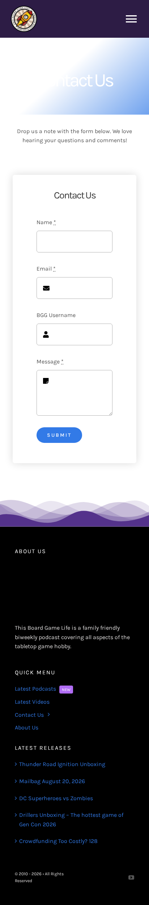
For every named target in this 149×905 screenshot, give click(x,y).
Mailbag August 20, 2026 (52, 781)
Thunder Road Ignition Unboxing (62, 764)
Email (46, 268)
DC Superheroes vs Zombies (56, 798)
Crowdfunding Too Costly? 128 (58, 841)
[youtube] (131, 877)
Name (46, 222)
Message (50, 361)
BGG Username (56, 315)
